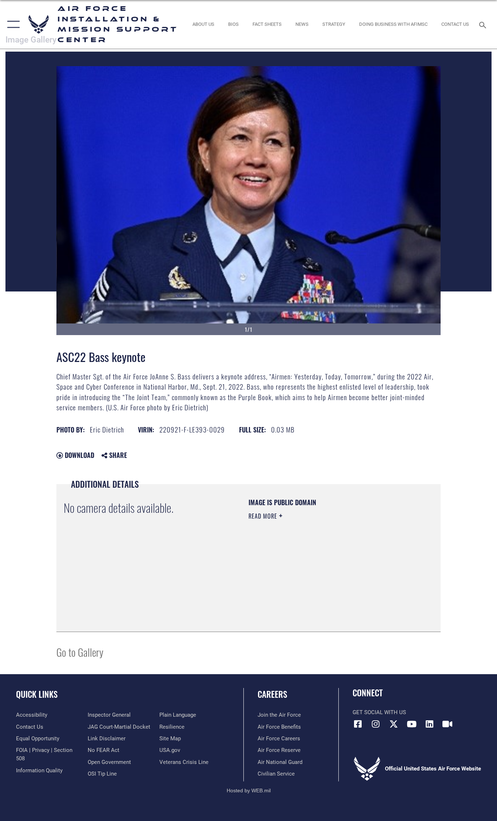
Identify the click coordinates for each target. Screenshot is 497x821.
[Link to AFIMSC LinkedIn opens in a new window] (429, 724)
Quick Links (36, 694)
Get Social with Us (379, 712)
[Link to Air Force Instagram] (375, 724)
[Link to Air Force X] (393, 724)
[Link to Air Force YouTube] (411, 724)
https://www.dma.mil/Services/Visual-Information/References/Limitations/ (334, 572)
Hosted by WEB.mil (249, 790)
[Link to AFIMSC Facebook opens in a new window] (358, 724)
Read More (264, 516)
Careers (272, 694)
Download (78, 455)
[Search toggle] (484, 24)
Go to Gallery (79, 652)
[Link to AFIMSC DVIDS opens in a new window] (447, 724)
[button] (12, 24)
